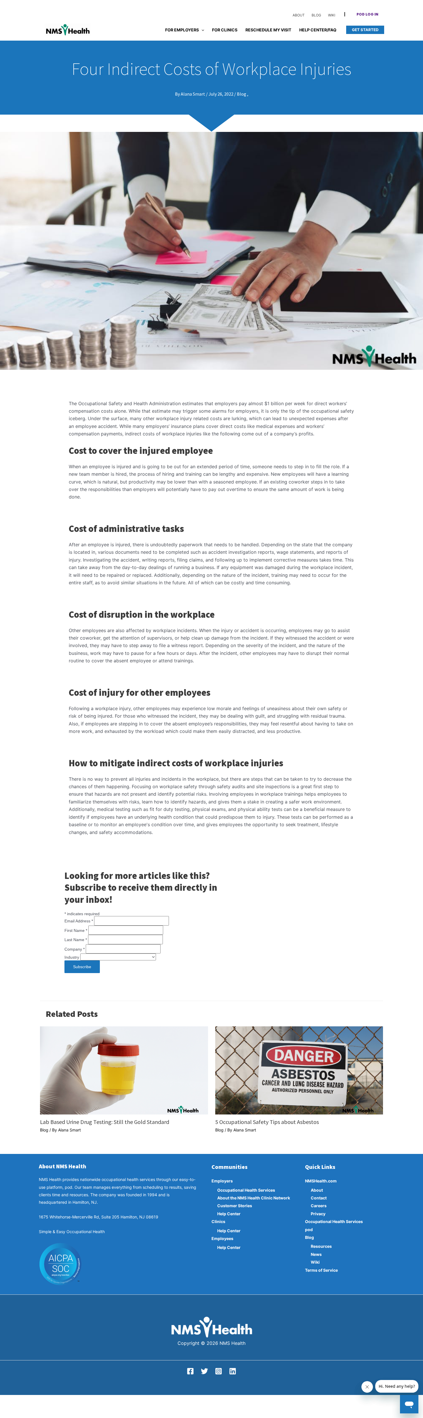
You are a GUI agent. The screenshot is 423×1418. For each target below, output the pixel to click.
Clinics (218, 1221)
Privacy (318, 1213)
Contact (319, 1197)
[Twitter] (204, 1371)
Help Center (229, 1213)
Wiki (315, 1262)
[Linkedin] (233, 1371)
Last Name (75, 939)
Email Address (78, 921)
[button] (367, 15)
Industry (72, 957)
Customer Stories (234, 1205)
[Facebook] (190, 1371)
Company (74, 949)
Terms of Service (321, 1270)
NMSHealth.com (321, 1180)
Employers (222, 1180)
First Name (75, 930)
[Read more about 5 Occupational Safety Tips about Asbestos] (299, 1070)
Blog (44, 1129)
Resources (321, 1246)
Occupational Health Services (246, 1190)
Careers (319, 1205)
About (317, 1190)
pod (309, 1229)
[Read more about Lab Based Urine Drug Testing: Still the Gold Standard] (124, 1070)
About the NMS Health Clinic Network (253, 1197)
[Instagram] (219, 1371)
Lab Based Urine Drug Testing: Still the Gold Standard (104, 1121)
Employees (222, 1238)
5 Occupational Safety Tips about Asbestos (267, 1121)
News (316, 1254)
